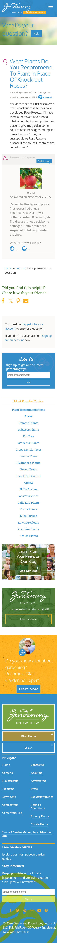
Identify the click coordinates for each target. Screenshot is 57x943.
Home (6, 765)
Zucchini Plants (28, 529)
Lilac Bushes (28, 516)
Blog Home (28, 736)
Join (29, 382)
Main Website (28, 619)
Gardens (7, 773)
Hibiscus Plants (28, 429)
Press (34, 789)
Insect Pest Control (28, 476)
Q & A (28, 747)
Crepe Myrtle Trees (28, 449)
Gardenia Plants (28, 443)
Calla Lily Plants (29, 502)
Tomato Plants (28, 423)
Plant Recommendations (28, 409)
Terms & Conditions (38, 806)
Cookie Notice (39, 824)
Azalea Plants (28, 536)
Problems (8, 789)
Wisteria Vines (28, 496)
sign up (21, 268)
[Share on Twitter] (10, 300)
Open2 (28, 482)
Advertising (38, 781)
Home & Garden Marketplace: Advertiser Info (27, 833)
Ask (36, 33)
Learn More (28, 689)
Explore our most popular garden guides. (23, 857)
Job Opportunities (42, 797)
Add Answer (44, 161)
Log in (8, 268)
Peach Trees (28, 469)
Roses (28, 416)
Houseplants (10, 781)
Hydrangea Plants (28, 463)
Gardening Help (12, 812)
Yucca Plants (28, 509)
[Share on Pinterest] (18, 300)
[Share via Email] (26, 300)
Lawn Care (9, 797)
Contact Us (38, 765)
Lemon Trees (28, 456)
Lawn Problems (28, 522)
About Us (36, 773)
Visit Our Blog (28, 570)
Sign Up (28, 899)
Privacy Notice (40, 816)
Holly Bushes (28, 489)
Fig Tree (28, 436)
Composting (10, 804)
